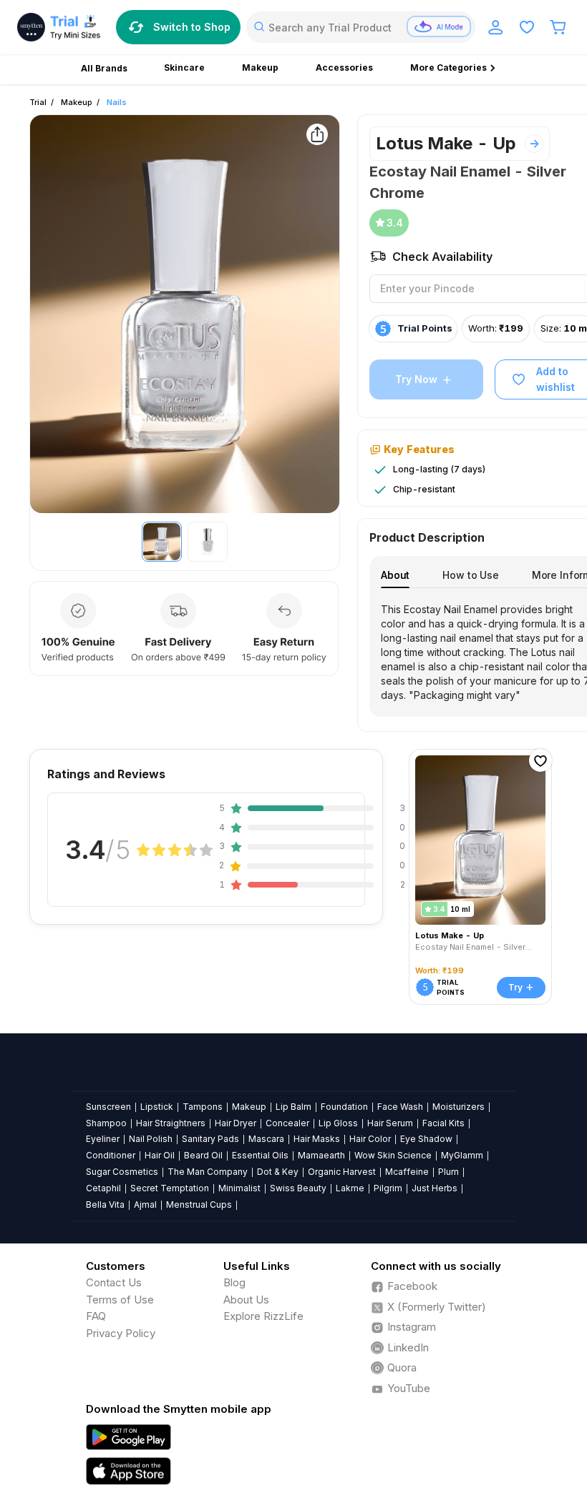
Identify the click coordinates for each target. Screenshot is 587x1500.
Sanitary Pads (210, 1138)
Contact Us (114, 1282)
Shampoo (106, 1123)
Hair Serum (390, 1123)
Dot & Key (278, 1171)
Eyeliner (103, 1138)
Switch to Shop (192, 27)
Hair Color (370, 1138)
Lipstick (156, 1106)
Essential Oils (260, 1155)
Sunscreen (108, 1106)
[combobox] (360, 27)
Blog (234, 1282)
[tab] (395, 574)
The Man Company (208, 1171)
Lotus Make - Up (446, 143)
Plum (448, 1171)
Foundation (344, 1106)
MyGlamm (462, 1155)
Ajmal (145, 1204)
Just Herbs (434, 1188)
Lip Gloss (338, 1123)
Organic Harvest (342, 1171)
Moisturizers (458, 1106)
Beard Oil (203, 1155)
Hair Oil (160, 1155)
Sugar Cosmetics (122, 1171)
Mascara (266, 1138)
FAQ (96, 1316)
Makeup (76, 102)
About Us (246, 1299)
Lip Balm (293, 1106)
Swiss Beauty (298, 1188)
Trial (38, 102)
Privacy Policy (120, 1333)
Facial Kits (443, 1123)
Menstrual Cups (199, 1204)
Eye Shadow (426, 1138)
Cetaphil (103, 1188)
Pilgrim (388, 1188)
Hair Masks (317, 1138)
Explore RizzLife (263, 1316)
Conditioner (110, 1155)
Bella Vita (105, 1204)
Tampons (203, 1106)
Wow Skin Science (393, 1155)
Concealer (287, 1123)
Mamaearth (321, 1155)
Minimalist (239, 1188)
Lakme (350, 1188)
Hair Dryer (235, 1123)
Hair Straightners (170, 1123)
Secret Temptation (169, 1188)
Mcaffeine (407, 1171)
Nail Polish (151, 1138)
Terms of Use (120, 1299)
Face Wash (400, 1106)
